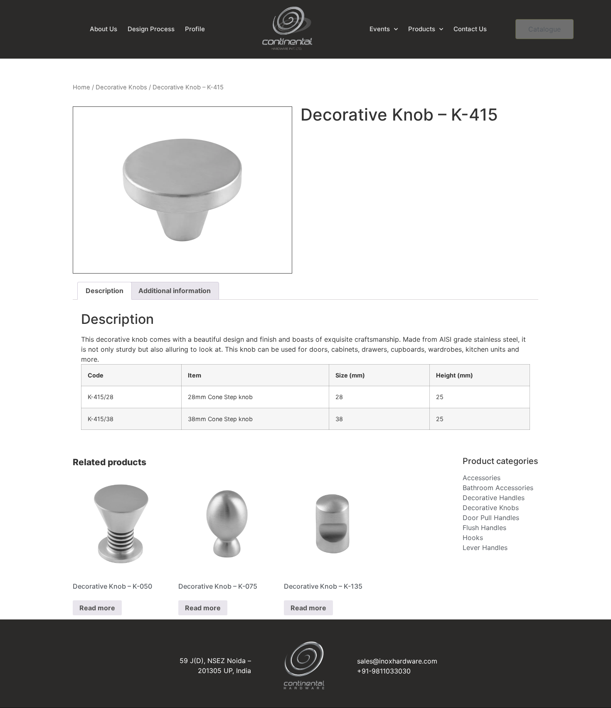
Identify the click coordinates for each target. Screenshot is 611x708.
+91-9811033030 (384, 671)
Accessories (481, 478)
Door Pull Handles (491, 517)
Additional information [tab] (174, 290)
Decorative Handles (494, 497)
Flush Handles (484, 527)
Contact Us (470, 29)
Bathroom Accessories (498, 488)
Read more (97, 608)
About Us (103, 29)
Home (81, 87)
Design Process (151, 29)
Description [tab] (104, 290)
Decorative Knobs (121, 87)
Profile (195, 29)
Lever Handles (485, 547)
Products (421, 29)
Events (380, 29)
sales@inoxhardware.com (397, 661)
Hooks (473, 537)
